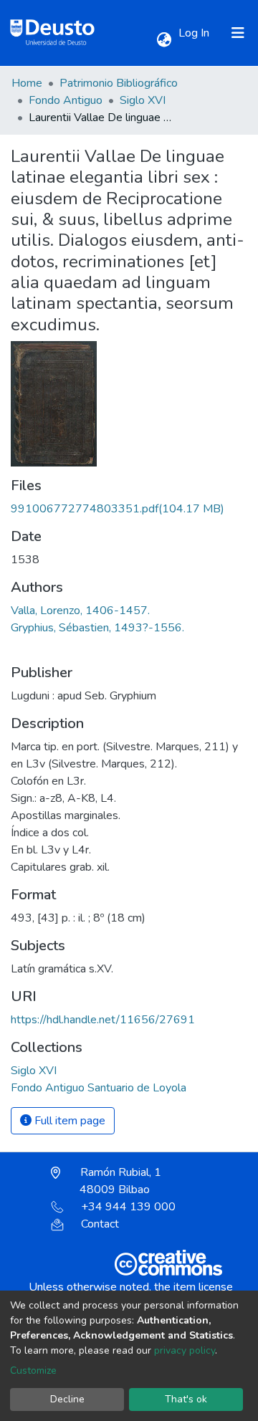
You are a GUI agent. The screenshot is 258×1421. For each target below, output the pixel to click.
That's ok (186, 1399)
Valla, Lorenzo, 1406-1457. (80, 610)
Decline (67, 1399)
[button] (164, 40)
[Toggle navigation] (238, 33)
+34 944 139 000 (128, 1207)
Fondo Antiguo (65, 100)
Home (26, 83)
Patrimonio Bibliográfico (118, 83)
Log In (195, 33)
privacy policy (184, 1350)
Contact (100, 1224)
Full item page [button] (68, 1121)
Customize (33, 1370)
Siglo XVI (143, 100)
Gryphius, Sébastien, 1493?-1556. (97, 628)
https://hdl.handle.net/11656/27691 (103, 1020)
